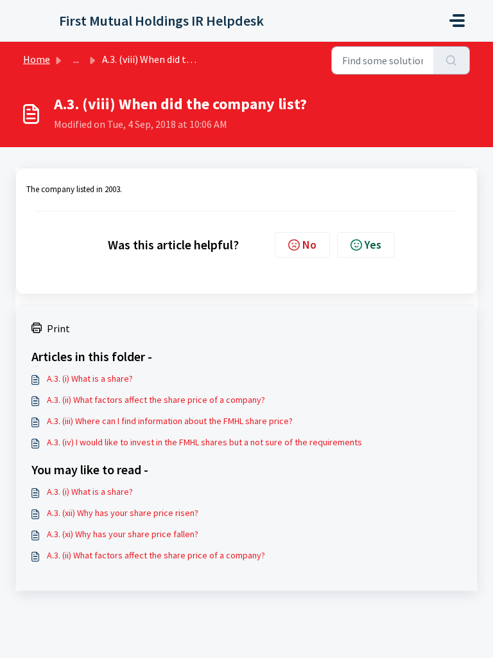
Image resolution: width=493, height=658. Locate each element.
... (76, 59)
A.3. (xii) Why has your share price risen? (122, 513)
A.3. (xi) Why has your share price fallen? (122, 534)
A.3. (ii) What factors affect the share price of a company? (156, 399)
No (309, 244)
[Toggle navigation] (457, 20)
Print (58, 328)
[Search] (451, 60)
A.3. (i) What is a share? (90, 378)
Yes (373, 244)
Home (36, 59)
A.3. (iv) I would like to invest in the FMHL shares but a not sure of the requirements (204, 442)
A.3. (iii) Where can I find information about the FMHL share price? (170, 421)
